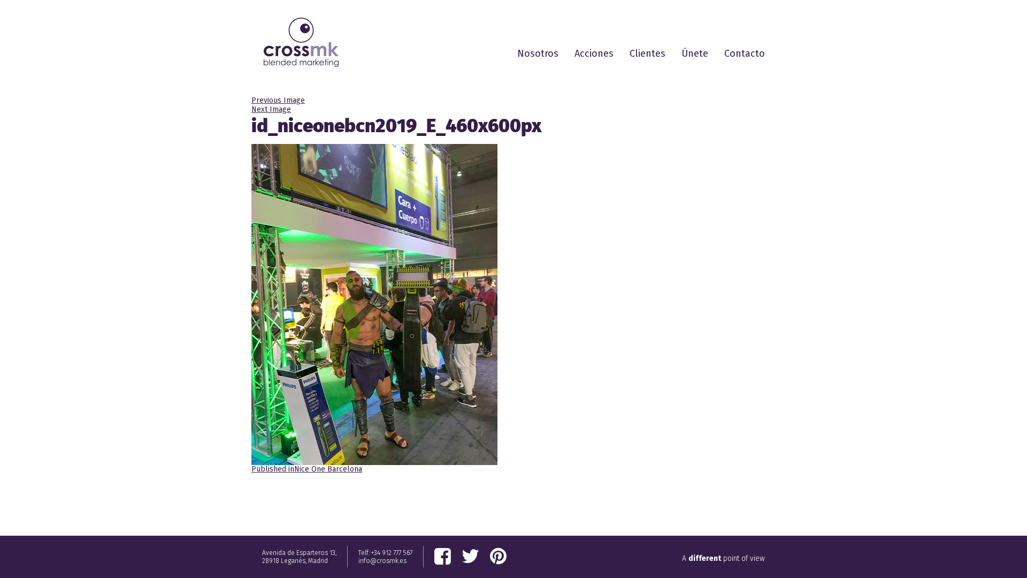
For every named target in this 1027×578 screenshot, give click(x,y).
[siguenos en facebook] (442, 556)
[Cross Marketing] (301, 42)
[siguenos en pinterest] (498, 556)
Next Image (271, 109)
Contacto (744, 53)
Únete (694, 53)
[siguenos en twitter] (470, 556)
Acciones (594, 53)
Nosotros (537, 53)
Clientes (647, 53)
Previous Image (278, 100)
